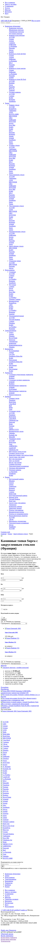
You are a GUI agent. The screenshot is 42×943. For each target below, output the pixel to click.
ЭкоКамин (12, 110)
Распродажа (9, 903)
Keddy (11, 127)
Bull (10, 406)
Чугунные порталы (15, 33)
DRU (11, 118)
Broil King (12, 402)
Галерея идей (5, 532)
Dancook (12, 422)
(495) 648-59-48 (6, 20)
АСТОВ (12, 37)
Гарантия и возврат (11, 899)
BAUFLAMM (14, 114)
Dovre (11, 288)
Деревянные (13, 341)
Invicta (11, 123)
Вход (6, 13)
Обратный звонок (7, 934)
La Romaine (13, 46)
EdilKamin (12, 44)
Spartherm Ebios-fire (15, 356)
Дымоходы (8, 373)
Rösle (11, 407)
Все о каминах (10, 2)
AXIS (11, 112)
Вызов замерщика (7, 936)
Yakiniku (12, 433)
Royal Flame (13, 338)
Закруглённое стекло (20, 534)
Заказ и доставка (10, 4)
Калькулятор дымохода (9, 937)
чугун (5, 609)
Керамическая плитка (16, 512)
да (4, 617)
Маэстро (6, 830)
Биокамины (9, 349)
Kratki (11, 98)
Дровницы (12, 505)
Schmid (11, 138)
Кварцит (12, 490)
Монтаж (8, 10)
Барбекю (8, 396)
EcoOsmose (13, 389)
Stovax (11, 50)
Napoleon (12, 400)
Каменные (12, 343)
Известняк (12, 494)
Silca (4, 805)
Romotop (12, 99)
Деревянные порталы (16, 32)
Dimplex (12, 336)
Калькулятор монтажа (8, 939)
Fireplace (12, 323)
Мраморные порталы (16, 30)
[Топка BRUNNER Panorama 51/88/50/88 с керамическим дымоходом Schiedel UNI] (21, 693)
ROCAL (12, 88)
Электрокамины (10, 330)
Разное (7, 477)
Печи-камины (10, 270)
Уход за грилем (14, 461)
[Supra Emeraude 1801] (9, 711)
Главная (3, 534)
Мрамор (12, 481)
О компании (9, 6)
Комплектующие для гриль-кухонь (21, 455)
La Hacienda (13, 472)
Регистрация (9, 906)
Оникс (11, 484)
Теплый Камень (14, 319)
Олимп (11, 39)
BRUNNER (13, 116)
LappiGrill (12, 448)
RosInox (11, 378)
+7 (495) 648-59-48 (7, 910)
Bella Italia (6, 734)
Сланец (11, 492)
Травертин (12, 486)
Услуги (7, 8)
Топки (7, 103)
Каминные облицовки (12, 26)
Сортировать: (5, 623)
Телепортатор (5, 941)
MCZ (11, 63)
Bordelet (11, 83)
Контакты (8, 12)
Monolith (12, 437)
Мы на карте (35, 20)
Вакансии (12, 930)
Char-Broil (12, 404)
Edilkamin (12, 59)
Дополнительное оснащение (19, 466)
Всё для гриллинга (15, 459)
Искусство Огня (8, 826)
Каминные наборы (15, 506)
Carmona (12, 43)
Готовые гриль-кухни (16, 453)
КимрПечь (12, 109)
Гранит (11, 483)
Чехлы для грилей (15, 462)
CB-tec (11, 519)
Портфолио (5, 689)
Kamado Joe (13, 435)
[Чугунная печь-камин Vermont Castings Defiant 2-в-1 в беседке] (21, 696)
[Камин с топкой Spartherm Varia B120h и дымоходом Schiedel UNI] (21, 707)
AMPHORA (13, 446)
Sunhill (11, 52)
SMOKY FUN (14, 429)
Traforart (12, 90)
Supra (11, 142)
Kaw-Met (12, 125)
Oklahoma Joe (13, 420)
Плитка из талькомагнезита (18, 514)
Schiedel (11, 376)
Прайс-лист (5, 930)
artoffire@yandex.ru (20, 910)
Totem (11, 143)
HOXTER (12, 121)
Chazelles (6, 746)
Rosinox (5, 795)
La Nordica (12, 279)
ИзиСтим (12, 501)
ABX (11, 305)
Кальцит (12, 488)
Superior (11, 314)
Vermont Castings (14, 299)
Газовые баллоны (15, 464)
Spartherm (12, 101)
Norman (11, 426)
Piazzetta (12, 48)
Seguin (11, 136)
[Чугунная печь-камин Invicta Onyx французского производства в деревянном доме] (21, 700)
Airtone (11, 334)
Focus (11, 85)
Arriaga (11, 41)
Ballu (4, 732)
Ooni (10, 409)
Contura (11, 96)
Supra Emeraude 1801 (24, 711)
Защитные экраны (15, 508)
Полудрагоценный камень (18, 495)
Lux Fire (12, 354)
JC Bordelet (6, 767)
